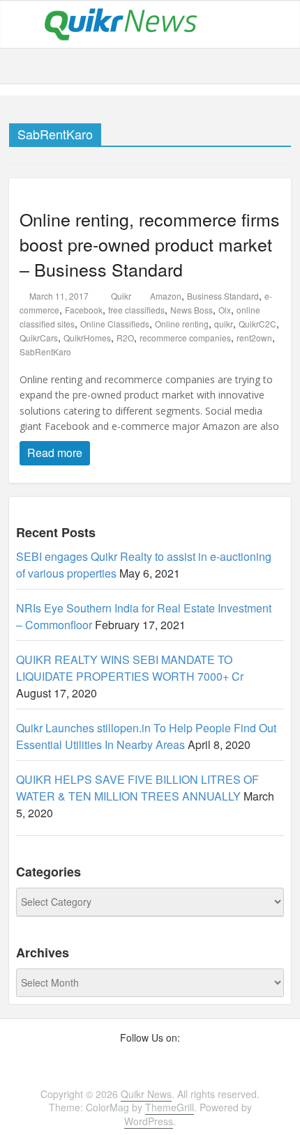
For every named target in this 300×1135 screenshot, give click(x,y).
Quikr (122, 296)
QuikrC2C (257, 324)
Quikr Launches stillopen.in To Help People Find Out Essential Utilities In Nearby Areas (146, 736)
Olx (224, 310)
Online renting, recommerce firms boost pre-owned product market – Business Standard (150, 243)
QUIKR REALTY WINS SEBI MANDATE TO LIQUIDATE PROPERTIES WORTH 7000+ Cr (129, 667)
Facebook (84, 310)
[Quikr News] (121, 23)
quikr (223, 324)
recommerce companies (185, 337)
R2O (125, 337)
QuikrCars (39, 337)
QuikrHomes (87, 337)
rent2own (254, 337)
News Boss (191, 310)
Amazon (165, 296)
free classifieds (136, 310)
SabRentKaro (45, 351)
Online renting (182, 324)
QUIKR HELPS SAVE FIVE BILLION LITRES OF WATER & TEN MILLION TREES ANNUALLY (137, 787)
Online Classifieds (114, 324)
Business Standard (223, 296)
